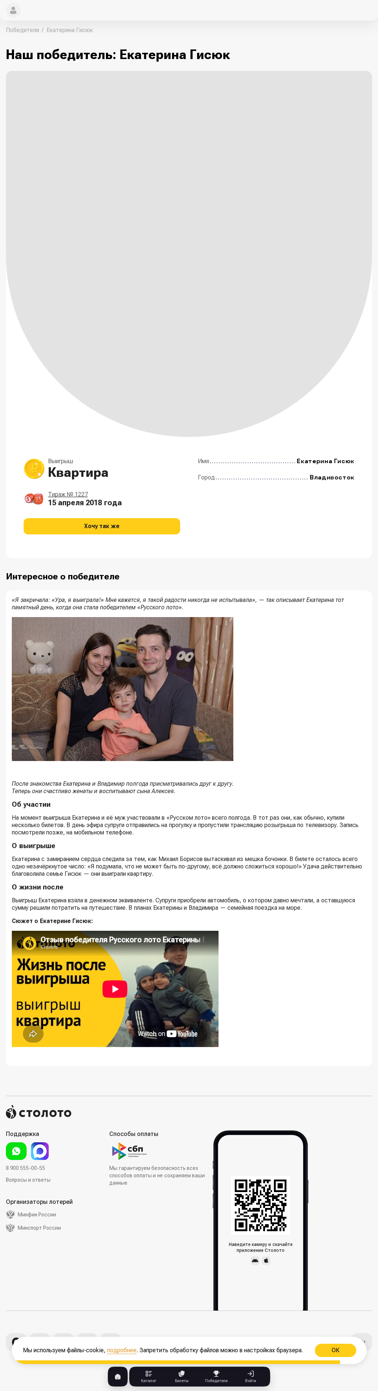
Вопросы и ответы (28, 1180)
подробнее (122, 1350)
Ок (335, 1350)
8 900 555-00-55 (25, 1168)
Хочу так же (102, 526)
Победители (22, 30)
